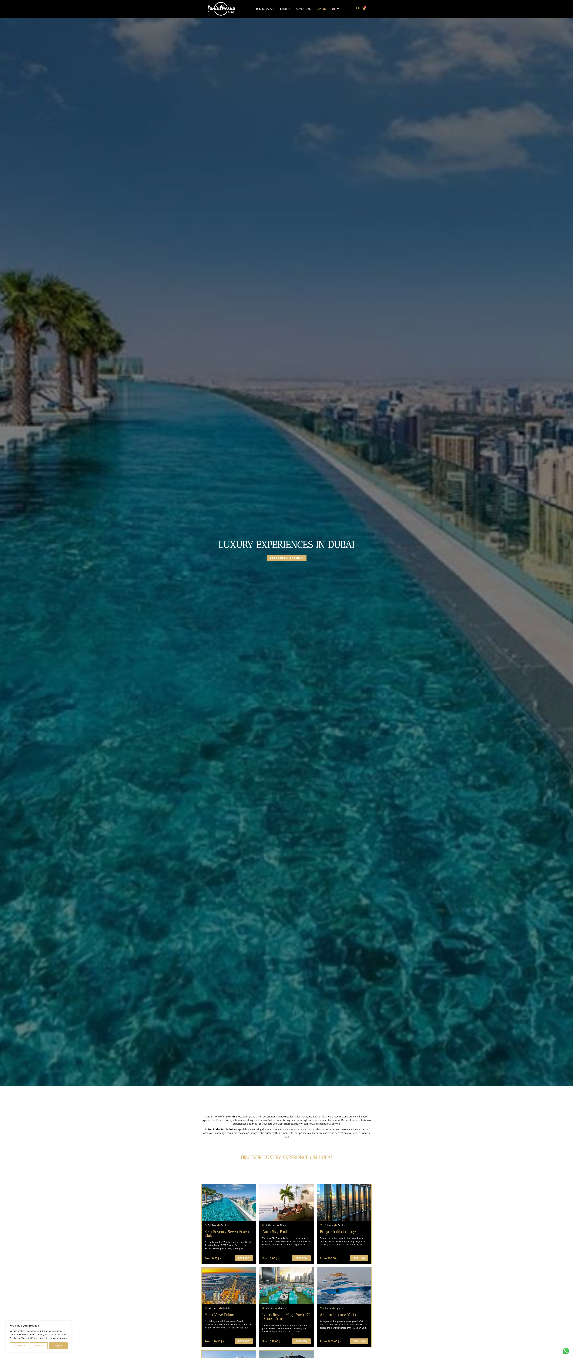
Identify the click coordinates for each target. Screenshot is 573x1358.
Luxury (321, 8)
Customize (19, 1345)
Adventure (303, 8)
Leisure (285, 8)
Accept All (58, 1345)
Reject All (39, 1345)
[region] (39, 1336)
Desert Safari (265, 8)
